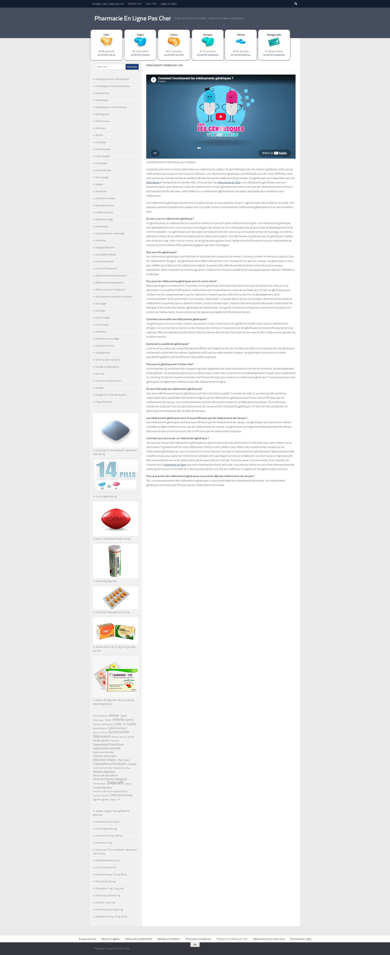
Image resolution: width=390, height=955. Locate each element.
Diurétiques (101, 191)
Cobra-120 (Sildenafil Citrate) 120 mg (113, 538)
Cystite (131, 724)
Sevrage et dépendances (107, 366)
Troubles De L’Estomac (101, 796)
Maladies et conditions (168, 938)
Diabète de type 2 (117, 728)
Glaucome (123, 737)
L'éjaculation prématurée (109, 764)
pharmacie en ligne (175, 464)
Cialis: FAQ (151, 3)
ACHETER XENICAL (241, 55)
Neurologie (101, 303)
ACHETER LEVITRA (174, 55)
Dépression (101, 736)
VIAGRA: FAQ (135, 3)
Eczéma (115, 737)
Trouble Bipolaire (102, 787)
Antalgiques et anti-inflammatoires (112, 79)
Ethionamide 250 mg (105, 881)
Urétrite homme (121, 795)
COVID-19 (120, 724)
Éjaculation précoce (105, 205)
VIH (118, 799)
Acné (95, 715)
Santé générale (103, 352)
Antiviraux (100, 128)
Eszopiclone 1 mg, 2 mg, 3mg (109, 888)
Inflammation (123, 760)
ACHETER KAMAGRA (208, 55)
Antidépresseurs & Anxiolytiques (111, 107)
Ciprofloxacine (107, 724)
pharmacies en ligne (229, 182)
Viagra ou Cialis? (169, 3)
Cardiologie (101, 142)
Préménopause (99, 784)
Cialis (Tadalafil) (103, 156)
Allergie (114, 715)
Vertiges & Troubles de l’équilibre (111, 394)
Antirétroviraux (103, 121)
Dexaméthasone (100, 728)
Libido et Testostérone (106, 268)
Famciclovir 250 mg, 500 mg (109, 835)
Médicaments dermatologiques (111, 289)
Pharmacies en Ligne (300, 938)
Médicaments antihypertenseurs (111, 275)
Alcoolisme (103, 715)
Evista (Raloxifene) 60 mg (108, 860)
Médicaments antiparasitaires (110, 282)
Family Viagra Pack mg (106, 496)
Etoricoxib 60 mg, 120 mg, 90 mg (111, 874)
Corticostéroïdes (103, 170)
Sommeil (100, 373)
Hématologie (102, 226)
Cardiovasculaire (103, 149)
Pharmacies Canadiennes (198, 938)
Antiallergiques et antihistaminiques (113, 86)
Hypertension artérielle (107, 748)
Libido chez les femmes (103, 768)
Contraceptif (101, 163)
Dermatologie (102, 177)
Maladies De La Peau (122, 768)
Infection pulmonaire (104, 756)
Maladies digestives (104, 771)
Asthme (129, 719)
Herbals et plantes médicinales (110, 233)
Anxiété (108, 720)
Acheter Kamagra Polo (106, 581)
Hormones (101, 240)
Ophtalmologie (103, 317)
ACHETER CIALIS (106, 55)
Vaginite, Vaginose (101, 799)
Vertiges (113, 800)
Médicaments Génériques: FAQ (232, 938)
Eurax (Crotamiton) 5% (106, 867)
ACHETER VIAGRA (140, 55)
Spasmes (128, 784)
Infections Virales (104, 760)
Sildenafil (115, 783)
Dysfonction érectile (105, 198)
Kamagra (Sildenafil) (105, 247)
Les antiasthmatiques (106, 254)
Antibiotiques (102, 100)
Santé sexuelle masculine (108, 359)
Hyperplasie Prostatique (108, 744)
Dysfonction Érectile (100, 733)
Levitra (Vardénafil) (104, 261)
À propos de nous (87, 938)
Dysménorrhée (118, 732)
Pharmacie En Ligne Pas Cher (132, 18)
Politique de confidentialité (138, 938)
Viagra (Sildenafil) (104, 401)
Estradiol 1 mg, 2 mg (105, 902)
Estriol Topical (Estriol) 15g (108, 895)
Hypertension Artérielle (103, 752)
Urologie (100, 387)
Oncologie (100, 310)
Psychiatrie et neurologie (107, 338)
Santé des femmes (105, 345)
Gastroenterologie (104, 219)
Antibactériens (102, 93)
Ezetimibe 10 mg (104, 842)
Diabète (99, 184)
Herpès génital (101, 740)
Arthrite (99, 135)
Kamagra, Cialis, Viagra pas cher (108, 3)
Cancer (96, 724)
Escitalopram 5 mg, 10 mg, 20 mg (111, 916)
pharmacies (153, 182)
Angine (123, 715)
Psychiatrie (101, 331)
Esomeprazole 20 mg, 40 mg (109, 909)
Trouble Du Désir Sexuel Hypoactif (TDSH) (110, 791)
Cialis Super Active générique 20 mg (112, 612)
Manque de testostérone (105, 775)
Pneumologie (102, 324)
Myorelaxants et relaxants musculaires (114, 296)
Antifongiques (102, 114)
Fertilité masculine (104, 212)
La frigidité (131, 764)
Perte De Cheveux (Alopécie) (110, 779)
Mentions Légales (111, 938)
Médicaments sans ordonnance (269, 938)
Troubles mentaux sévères (108, 380)
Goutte (131, 737)
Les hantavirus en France (107, 821)
